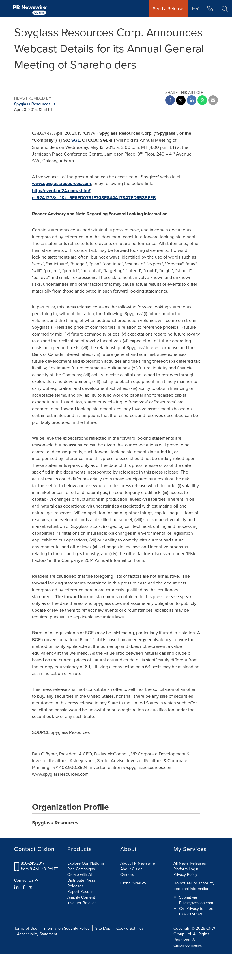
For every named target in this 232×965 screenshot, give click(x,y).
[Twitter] (30, 887)
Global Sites (131, 883)
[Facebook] (23, 887)
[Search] (225, 8)
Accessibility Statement (37, 934)
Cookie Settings (130, 928)
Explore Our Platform (85, 863)
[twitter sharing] (181, 101)
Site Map (102, 928)
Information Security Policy (66, 928)
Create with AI (79, 874)
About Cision (131, 869)
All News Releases (189, 863)
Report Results (80, 891)
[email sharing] (213, 100)
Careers (127, 874)
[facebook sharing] (170, 100)
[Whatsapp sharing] (202, 100)
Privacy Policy (185, 874)
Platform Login (185, 869)
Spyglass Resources (55, 822)
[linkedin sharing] (191, 100)
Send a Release (168, 8)
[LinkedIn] (17, 887)
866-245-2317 (32, 863)
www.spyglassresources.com (61, 183)
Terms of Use (25, 928)
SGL (75, 140)
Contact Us (24, 880)
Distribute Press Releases (81, 883)
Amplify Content (81, 897)
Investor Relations (83, 903)
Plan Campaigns (81, 869)
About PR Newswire (137, 863)
